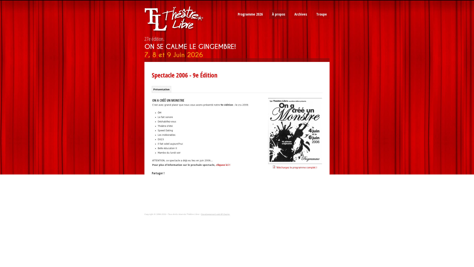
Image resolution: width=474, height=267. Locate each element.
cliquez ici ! (223, 165)
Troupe (321, 14)
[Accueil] (175, 19)
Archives (300, 14)
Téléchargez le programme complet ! (296, 167)
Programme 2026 (250, 14)
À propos (278, 14)
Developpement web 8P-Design (215, 214)
